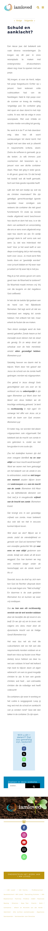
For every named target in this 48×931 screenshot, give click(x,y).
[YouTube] (24, 842)
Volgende (28, 20)
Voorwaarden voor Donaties (25, 916)
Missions (15, 903)
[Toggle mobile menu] (43, 7)
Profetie (26, 899)
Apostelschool (9, 894)
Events (34, 903)
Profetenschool (37, 890)
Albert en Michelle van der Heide (28, 907)
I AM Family (23, 890)
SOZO (33, 899)
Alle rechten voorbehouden (23, 912)
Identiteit (7, 912)
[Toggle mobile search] (38, 7)
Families (18, 899)
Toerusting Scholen (32, 894)
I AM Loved (10, 890)
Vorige (19, 20)
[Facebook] (24, 828)
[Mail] (24, 850)
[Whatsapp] (24, 857)
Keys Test (25, 903)
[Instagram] (24, 835)
